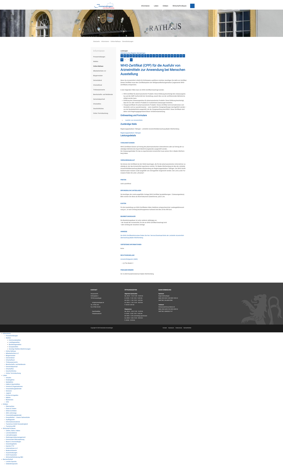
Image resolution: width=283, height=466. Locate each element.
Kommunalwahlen (15, 340)
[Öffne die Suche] (192, 6)
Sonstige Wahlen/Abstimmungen (20, 349)
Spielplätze (9, 382)
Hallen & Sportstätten (13, 384)
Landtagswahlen (14, 342)
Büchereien (9, 400)
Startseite (96, 41)
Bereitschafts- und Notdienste (103, 94)
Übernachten (10, 406)
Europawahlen (13, 347)
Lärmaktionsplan (11, 435)
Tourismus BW (10, 426)
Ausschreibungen (11, 453)
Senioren (9, 391)
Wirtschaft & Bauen (179, 6)
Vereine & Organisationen (14, 386)
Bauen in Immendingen (13, 442)
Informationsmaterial (13, 422)
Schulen (8, 377)
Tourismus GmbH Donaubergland (17, 424)
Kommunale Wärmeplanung (15, 439)
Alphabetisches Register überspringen (132, 53)
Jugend (8, 393)
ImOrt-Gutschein (11, 455)
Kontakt (165, 328)
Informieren (145, 6)
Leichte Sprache (11, 461)
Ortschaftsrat (97, 85)
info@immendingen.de (98, 302)
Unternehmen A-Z (12, 448)
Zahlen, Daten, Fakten (13, 430)
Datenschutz (179, 328)
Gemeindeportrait (99, 99)
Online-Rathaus (116, 41)
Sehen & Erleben (11, 411)
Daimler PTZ (10, 446)
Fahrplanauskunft (96, 313)
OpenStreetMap (96, 311)
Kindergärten (10, 380)
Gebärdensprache (12, 464)
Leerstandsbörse (11, 433)
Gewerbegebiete (11, 444)
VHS (7, 402)
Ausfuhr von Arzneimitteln (134, 120)
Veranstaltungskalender (14, 389)
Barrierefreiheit (187, 328)
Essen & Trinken (11, 408)
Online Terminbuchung (100, 113)
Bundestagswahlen (15, 344)
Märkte (8, 397)
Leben (156, 6)
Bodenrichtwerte (11, 450)
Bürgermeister (98, 75)
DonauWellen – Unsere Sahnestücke (18, 417)
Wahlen (95, 61)
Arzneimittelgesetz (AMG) (129, 259)
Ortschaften (97, 104)
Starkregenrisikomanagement (15, 437)
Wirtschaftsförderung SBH (14, 457)
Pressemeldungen (99, 57)
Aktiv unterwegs (11, 413)
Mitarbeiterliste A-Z (99, 71)
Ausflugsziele (10, 419)
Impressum (171, 328)
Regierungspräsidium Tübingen (130, 133)
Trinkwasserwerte (99, 90)
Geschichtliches (98, 108)
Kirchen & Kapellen (12, 395)
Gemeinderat (97, 80)
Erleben (165, 6)
